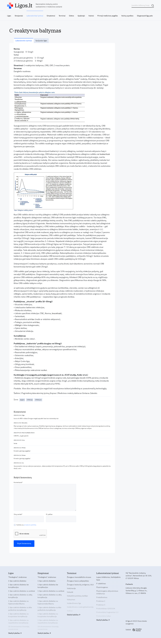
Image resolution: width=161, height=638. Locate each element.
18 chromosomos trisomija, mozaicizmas (19, 627)
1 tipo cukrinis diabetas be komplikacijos (18, 585)
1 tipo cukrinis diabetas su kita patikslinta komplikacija (20, 608)
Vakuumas (71, 599)
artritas (31, 319)
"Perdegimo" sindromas (17, 577)
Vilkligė (18, 325)
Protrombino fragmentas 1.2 (107, 612)
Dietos (71, 16)
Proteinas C (100, 601)
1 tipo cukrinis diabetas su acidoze (21, 591)
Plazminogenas (102, 587)
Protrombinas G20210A (105, 608)
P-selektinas (101, 583)
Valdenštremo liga (74, 603)
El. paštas (49, 514)
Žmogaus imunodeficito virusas (79, 577)
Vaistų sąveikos (127, 16)
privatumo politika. (30, 525)
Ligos (9, 16)
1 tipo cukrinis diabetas (17, 581)
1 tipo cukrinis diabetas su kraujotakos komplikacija (18, 615)
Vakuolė (70, 592)
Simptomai (51, 16)
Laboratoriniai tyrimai (35, 16)
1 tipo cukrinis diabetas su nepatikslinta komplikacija (18, 621)
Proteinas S (100, 605)
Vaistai (91, 16)
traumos (44, 235)
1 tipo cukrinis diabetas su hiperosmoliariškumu (18, 602)
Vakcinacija (71, 588)
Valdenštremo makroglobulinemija (80, 607)
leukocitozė (105, 154)
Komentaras (18, 482)
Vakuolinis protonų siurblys (77, 596)
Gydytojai (81, 16)
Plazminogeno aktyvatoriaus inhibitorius (107, 592)
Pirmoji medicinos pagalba (107, 16)
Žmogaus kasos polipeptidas (78, 581)
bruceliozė (56, 313)
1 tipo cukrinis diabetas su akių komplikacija (20, 596)
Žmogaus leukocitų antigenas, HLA (80, 584)
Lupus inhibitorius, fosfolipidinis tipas (108, 578)
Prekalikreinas (101, 597)
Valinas (70, 611)
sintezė (50, 82)
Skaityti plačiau (14, 633)
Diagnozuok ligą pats (145, 16)
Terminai (62, 16)
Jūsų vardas (18, 514)
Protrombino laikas (103, 616)
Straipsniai (19, 16)
